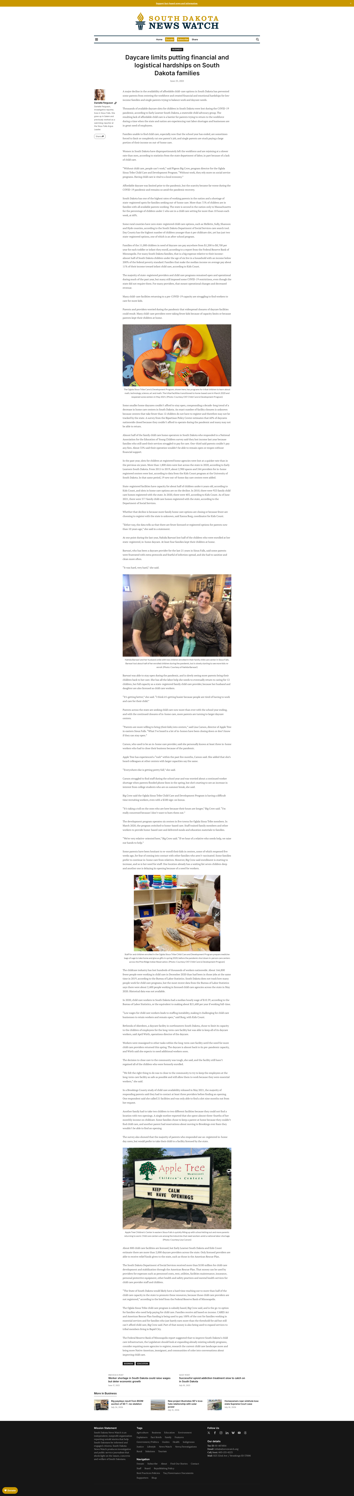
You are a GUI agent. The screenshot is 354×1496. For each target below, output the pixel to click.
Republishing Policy (164, 1468)
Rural (139, 1451)
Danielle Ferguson (104, 102)
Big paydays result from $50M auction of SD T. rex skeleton (127, 1402)
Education (142, 1363)
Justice (140, 1446)
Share (195, 39)
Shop (154, 1477)
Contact (195, 1463)
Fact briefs (156, 1437)
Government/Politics (148, 1442)
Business (177, 49)
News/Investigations (186, 1446)
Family (168, 1437)
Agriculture (143, 1432)
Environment (185, 1432)
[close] (350, 3)
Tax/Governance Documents (178, 1473)
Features (179, 1437)
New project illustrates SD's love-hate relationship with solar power (185, 1404)
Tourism (162, 1451)
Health (176, 1442)
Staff (139, 1468)
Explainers (142, 1437)
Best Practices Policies (148, 1473)
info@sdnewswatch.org (226, 1449)
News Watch (165, 1446)
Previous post (115, 1375)
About (164, 1463)
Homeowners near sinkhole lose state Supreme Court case (241, 1402)
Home (159, 39)
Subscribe (183, 39)
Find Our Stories (179, 1463)
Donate (170, 39)
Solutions (150, 1451)
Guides (165, 1442)
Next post (184, 1375)
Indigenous (188, 1442)
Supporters (142, 1477)
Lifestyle (151, 1446)
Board (148, 1468)
